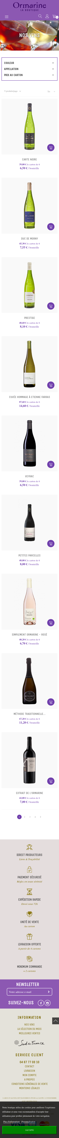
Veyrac (29, 476)
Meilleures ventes (29, 1033)
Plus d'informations (11, 1121)
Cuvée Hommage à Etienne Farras (29, 397)
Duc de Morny (29, 238)
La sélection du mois (29, 1029)
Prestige (29, 318)
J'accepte (29, 1130)
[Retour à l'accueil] (29, 6)
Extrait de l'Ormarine (29, 793)
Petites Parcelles (29, 555)
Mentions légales (29, 1088)
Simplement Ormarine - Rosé (29, 634)
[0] (53, 16)
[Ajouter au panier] (50, 147)
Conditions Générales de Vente (29, 1084)
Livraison (29, 1070)
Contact (29, 1066)
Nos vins (29, 1024)
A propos (29, 1079)
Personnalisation (28, 1121)
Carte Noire (29, 159)
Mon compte (29, 1075)
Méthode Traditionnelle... (30, 714)
